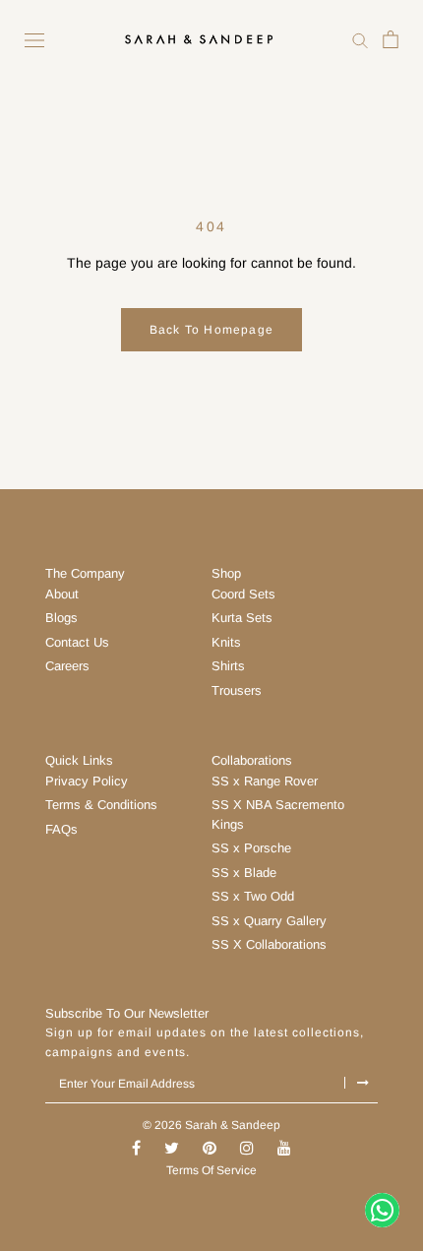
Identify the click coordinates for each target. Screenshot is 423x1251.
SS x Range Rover (265, 781)
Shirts (228, 665)
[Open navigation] (34, 39)
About (62, 594)
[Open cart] (390, 39)
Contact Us (77, 642)
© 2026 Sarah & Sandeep (211, 1125)
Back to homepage (211, 330)
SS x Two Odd (253, 896)
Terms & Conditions (101, 804)
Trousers (237, 690)
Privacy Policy (86, 781)
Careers (67, 665)
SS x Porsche (251, 848)
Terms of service (211, 1170)
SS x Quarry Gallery (269, 920)
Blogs (61, 617)
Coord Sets (243, 594)
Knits (226, 642)
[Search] (360, 39)
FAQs (61, 829)
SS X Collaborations (269, 944)
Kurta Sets (242, 617)
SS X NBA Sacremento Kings (278, 814)
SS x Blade (244, 872)
